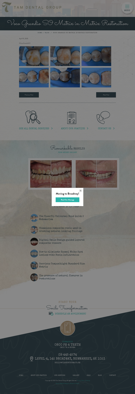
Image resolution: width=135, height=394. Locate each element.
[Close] (80, 190)
